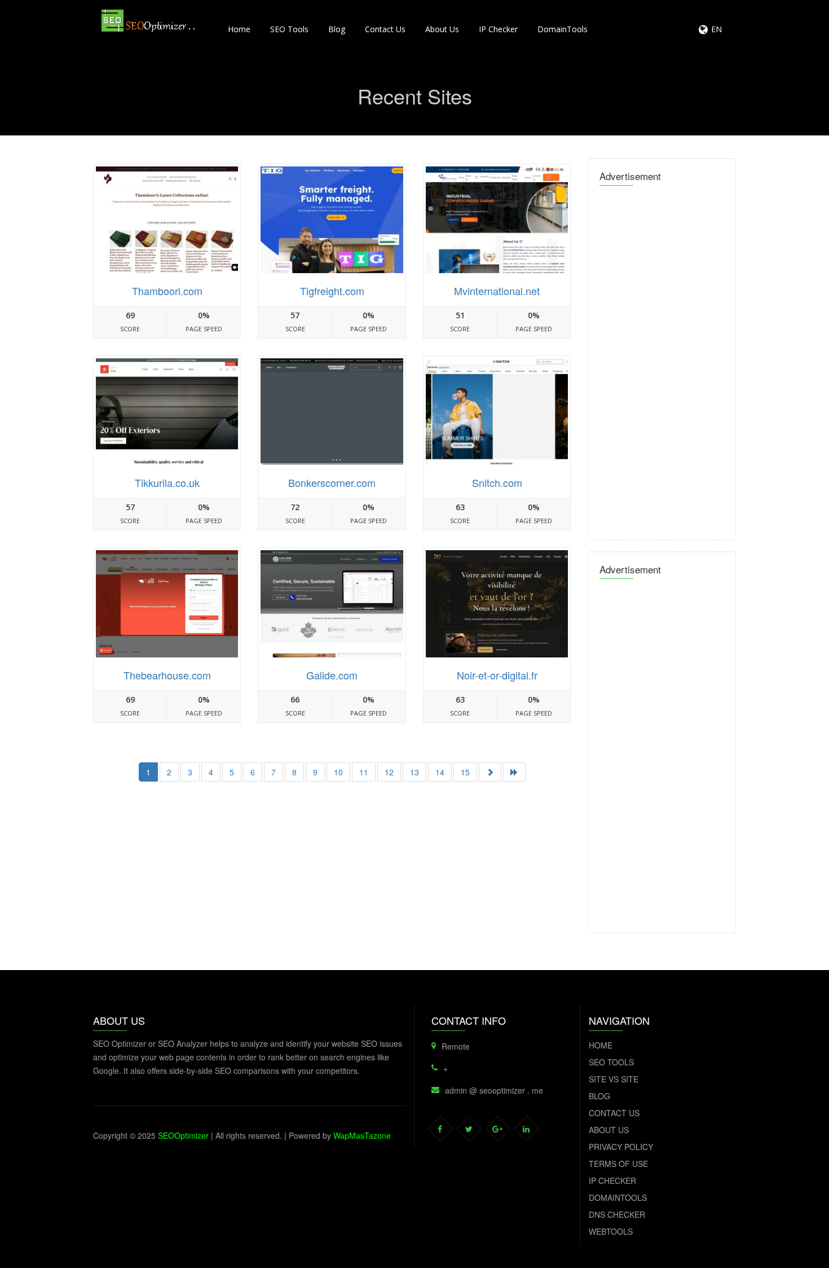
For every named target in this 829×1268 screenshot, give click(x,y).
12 (389, 772)
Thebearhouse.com (167, 675)
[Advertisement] (332, 877)
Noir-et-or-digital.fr (497, 675)
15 (465, 772)
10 (338, 772)
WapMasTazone (362, 1135)
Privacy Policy (621, 1146)
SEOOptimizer (183, 1135)
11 (363, 772)
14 (439, 772)
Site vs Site (613, 1079)
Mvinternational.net (497, 290)
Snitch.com (497, 482)
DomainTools (562, 29)
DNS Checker (617, 1214)
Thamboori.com (167, 290)
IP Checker (498, 29)
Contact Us (385, 29)
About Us (442, 29)
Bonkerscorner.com (332, 482)
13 (414, 772)
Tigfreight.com (332, 290)
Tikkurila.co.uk (167, 482)
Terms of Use (618, 1163)
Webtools (611, 1231)
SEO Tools (289, 29)
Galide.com (332, 675)
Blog (336, 29)
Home (239, 29)
